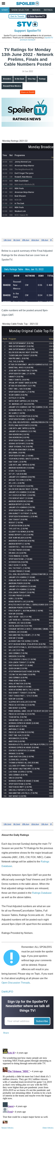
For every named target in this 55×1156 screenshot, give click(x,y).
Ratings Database (42, 893)
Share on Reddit (27, 92)
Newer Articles (7, 1128)
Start (5, 10)
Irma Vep (31, 79)
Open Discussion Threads (16, 982)
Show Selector (20, 10)
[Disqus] (27, 1085)
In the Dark (19, 79)
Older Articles (47, 1128)
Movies (36, 10)
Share (6, 1033)
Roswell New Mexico (12, 86)
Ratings (48, 10)
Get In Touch (17, 16)
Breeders (7, 79)
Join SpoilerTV (37, 16)
